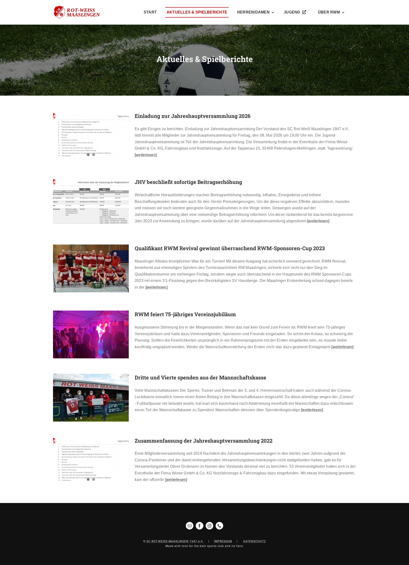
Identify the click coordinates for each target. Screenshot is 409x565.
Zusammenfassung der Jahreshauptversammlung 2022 (203, 440)
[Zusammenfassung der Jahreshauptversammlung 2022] (91, 461)
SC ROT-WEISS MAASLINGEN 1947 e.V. (175, 541)
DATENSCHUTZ (254, 541)
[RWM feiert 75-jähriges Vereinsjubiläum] (91, 334)
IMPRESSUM (223, 541)
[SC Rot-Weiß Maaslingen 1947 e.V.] (79, 7)
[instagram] (209, 525)
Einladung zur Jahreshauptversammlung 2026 (192, 115)
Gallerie (98, 202)
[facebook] (199, 525)
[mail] (189, 525)
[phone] (219, 525)
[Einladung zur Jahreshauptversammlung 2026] (91, 136)
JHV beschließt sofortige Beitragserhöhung (84, 202)
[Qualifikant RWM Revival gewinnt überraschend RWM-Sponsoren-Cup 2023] (91, 268)
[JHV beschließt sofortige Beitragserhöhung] (91, 202)
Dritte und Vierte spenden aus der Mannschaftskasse (200, 377)
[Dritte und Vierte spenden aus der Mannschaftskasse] (91, 398)
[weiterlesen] (146, 155)
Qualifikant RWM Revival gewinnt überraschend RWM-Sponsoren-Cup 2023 (84, 268)
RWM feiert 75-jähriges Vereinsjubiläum (84, 334)
